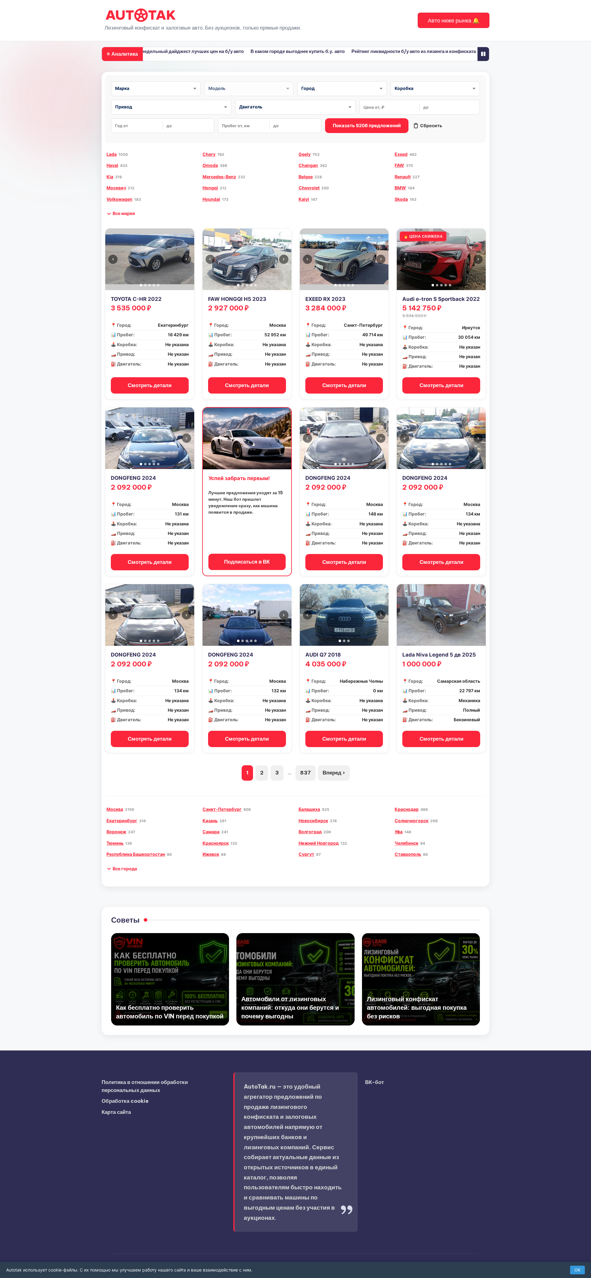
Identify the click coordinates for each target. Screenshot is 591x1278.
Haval (112, 165)
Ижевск (211, 854)
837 (305, 772)
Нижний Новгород (319, 843)
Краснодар (407, 809)
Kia (110, 176)
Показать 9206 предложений (367, 125)
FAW (399, 165)
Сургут (306, 854)
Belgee (306, 176)
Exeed (401, 154)
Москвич (116, 187)
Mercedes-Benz (219, 176)
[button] (453, 20)
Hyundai (211, 199)
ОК (577, 1269)
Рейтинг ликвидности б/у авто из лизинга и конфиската (386, 51)
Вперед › (334, 772)
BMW (400, 187)
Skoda (401, 199)
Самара (211, 831)
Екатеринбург (122, 820)
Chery (209, 154)
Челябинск (406, 843)
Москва (115, 809)
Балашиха (309, 809)
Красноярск (216, 843)
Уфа (399, 831)
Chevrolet (309, 187)
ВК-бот (374, 1082)
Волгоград (310, 831)
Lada (112, 154)
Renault (403, 176)
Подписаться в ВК (247, 561)
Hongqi (210, 187)
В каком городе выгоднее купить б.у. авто (270, 51)
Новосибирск (313, 820)
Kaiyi (304, 199)
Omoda (210, 165)
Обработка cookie (125, 1101)
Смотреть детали (149, 385)
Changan (308, 165)
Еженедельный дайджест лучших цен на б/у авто (161, 51)
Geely (305, 154)
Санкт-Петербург (222, 809)
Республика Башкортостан (136, 854)
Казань (210, 820)
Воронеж (116, 831)
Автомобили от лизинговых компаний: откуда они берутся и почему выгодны (290, 1007)
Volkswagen (119, 199)
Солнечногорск (411, 820)
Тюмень (115, 843)
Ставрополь (408, 854)
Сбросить (431, 125)
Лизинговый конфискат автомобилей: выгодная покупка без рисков (417, 1007)
